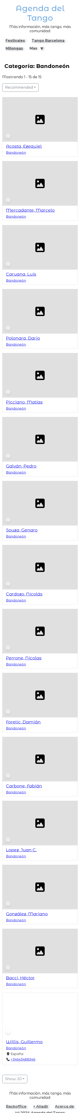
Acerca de (64, 1106)
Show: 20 (13, 1079)
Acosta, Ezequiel (24, 146)
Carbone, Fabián (24, 785)
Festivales (15, 40)
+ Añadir (40, 1106)
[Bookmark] (8, 136)
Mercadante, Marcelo (30, 210)
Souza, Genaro (22, 530)
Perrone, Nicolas (24, 658)
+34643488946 (23, 1059)
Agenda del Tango (40, 13)
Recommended (19, 87)
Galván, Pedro (21, 466)
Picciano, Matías (24, 402)
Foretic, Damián (23, 722)
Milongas (14, 48)
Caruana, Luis (21, 274)
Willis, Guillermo (24, 1041)
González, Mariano (27, 913)
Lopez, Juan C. (21, 849)
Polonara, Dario (23, 338)
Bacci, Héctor (20, 977)
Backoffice (16, 1106)
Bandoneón (16, 153)
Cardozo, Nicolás (24, 594)
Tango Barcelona (48, 40)
